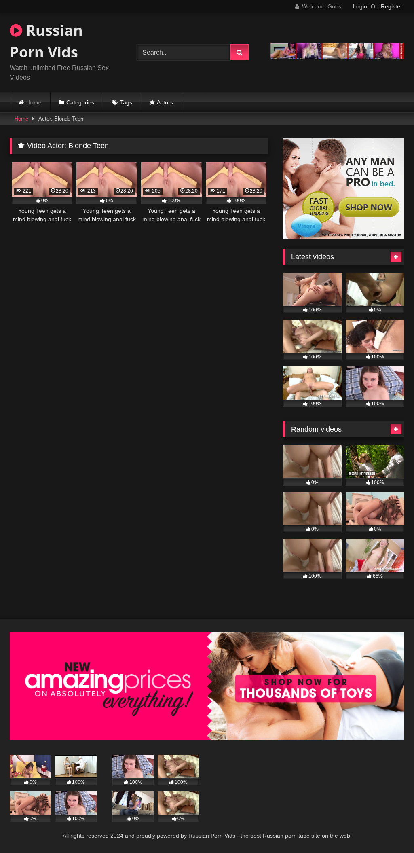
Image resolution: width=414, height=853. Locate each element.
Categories (80, 102)
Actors (165, 102)
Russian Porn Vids (46, 41)
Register (391, 6)
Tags (126, 102)
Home (34, 102)
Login (360, 6)
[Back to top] (389, 829)
